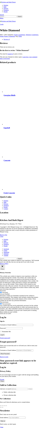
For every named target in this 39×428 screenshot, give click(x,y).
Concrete (7, 160)
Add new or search (5, 389)
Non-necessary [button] (4, 302)
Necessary (5, 292)
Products (6, 10)
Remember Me (6, 331)
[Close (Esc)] (6, 405)
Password (3, 328)
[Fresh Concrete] (21, 176)
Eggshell (7, 128)
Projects (6, 8)
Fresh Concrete (9, 193)
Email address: (4, 417)
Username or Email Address (8, 325)
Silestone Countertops (32, 34)
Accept (2, 379)
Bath (5, 7)
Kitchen (6, 5)
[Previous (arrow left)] (0, 407)
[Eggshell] (21, 111)
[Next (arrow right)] (2, 407)
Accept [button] (32, 262)
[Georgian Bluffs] (21, 79)
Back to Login (4, 357)
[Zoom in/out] (0, 405)
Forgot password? (5, 338)
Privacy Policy (4, 263)
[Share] (4, 405)
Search (20, 16)
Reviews (7, 39)
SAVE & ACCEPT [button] (5, 313)
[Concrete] (21, 144)
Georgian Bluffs (9, 95)
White (20, 36)
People (6, 11)
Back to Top (3, 235)
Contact (6, 209)
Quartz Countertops (19, 34)
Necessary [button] (3, 290)
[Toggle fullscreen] (2, 405)
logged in (10, 54)
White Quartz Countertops (7, 36)
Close (1, 236)
